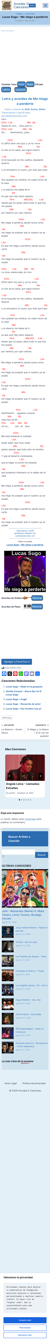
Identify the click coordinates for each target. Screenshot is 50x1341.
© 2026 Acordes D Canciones (25, 1090)
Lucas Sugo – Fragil (16, 699)
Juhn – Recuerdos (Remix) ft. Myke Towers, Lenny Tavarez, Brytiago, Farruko (23, 915)
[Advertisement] (25, 57)
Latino (6, 89)
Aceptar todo (25, 1320)
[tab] (19, 800)
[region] (25, 1307)
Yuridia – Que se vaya (26, 942)
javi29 (20, 20)
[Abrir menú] (45, 5)
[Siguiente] (40, 776)
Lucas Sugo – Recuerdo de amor (23, 704)
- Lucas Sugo (29, 14)
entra (32, 5)
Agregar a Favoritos (16, 661)
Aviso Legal (11, 1083)
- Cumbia (18, 14)
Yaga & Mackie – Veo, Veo (28, 1000)
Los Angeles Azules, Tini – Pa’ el (31, 985)
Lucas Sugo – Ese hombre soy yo (23, 708)
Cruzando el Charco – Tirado (30, 971)
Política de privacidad (33, 1083)
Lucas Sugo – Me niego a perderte (25, 544)
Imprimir (20, 89)
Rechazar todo (25, 1335)
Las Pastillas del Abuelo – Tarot (31, 956)
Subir (21, 84)
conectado (30, 819)
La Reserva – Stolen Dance (11, 729)
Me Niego (7, 718)
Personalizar (25, 1327)
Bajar (30, 84)
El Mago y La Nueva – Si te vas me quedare (38, 730)
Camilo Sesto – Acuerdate (28, 1014)
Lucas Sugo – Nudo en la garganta (24, 686)
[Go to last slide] (9, 776)
